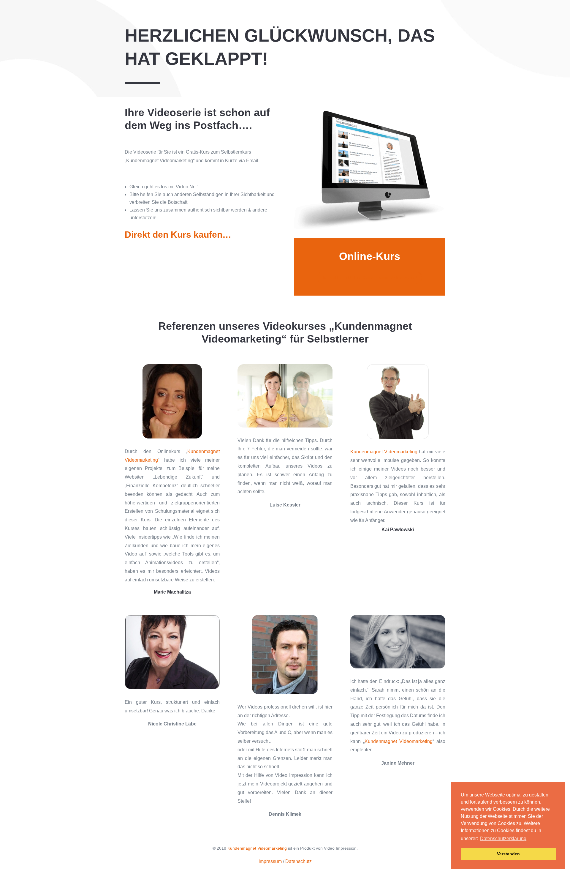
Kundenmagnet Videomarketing (383, 451)
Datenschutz (298, 861)
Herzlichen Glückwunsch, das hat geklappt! (280, 47)
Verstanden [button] (508, 853)
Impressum (270, 861)
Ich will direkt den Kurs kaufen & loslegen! (369, 277)
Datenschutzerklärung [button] (503, 838)
